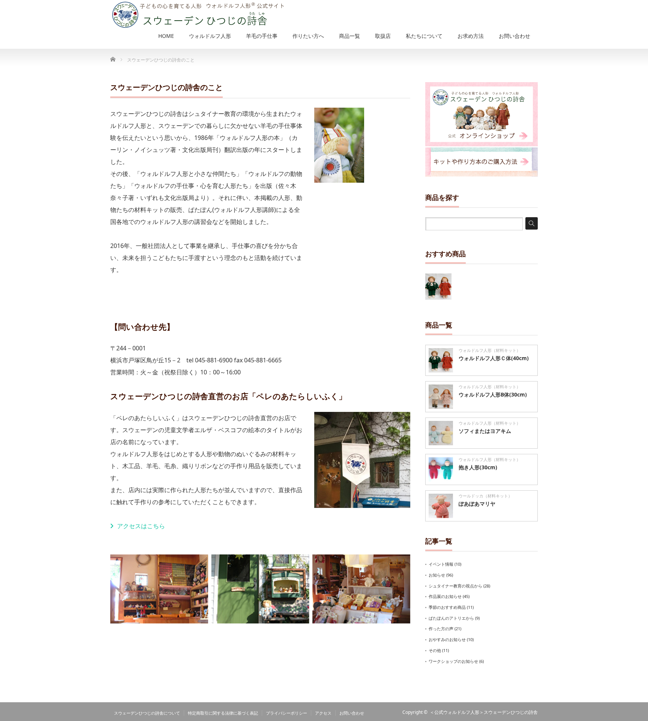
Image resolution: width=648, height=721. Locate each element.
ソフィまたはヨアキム (485, 430)
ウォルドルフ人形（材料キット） (489, 350)
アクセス (323, 713)
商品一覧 (349, 35)
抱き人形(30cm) (478, 467)
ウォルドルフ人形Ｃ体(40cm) (494, 358)
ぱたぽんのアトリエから (451, 618)
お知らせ (437, 575)
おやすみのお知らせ (447, 639)
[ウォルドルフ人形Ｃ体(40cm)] (438, 286)
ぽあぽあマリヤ (477, 503)
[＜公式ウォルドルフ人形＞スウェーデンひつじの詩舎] (197, 14)
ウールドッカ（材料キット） (485, 496)
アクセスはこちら (141, 526)
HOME (166, 35)
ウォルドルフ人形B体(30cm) (493, 394)
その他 (435, 650)
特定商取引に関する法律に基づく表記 (223, 713)
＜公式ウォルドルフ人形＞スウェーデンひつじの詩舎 (484, 712)
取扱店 (383, 35)
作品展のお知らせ (445, 596)
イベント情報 (441, 564)
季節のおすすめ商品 (447, 607)
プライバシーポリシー (286, 713)
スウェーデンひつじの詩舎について (147, 713)
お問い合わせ (351, 713)
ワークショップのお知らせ (453, 661)
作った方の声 (441, 628)
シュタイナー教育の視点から (455, 586)
